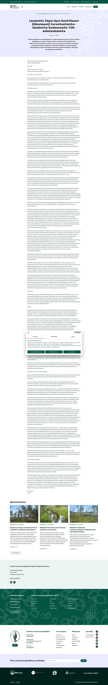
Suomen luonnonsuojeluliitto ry (91, 682)
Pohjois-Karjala (53, 608)
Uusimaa (70, 605)
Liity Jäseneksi (16, 612)
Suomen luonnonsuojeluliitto (16, 1)
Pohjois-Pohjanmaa (72, 598)
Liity (95, 6)
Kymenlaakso (53, 598)
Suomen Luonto (89, 636)
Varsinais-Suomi (72, 608)
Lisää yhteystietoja (15, 578)
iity (15, 645)
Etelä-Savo (33, 603)
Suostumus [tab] (35, 336)
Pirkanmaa (52, 603)
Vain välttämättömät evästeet (36, 351)
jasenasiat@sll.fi (30, 647)
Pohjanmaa (52, 605)
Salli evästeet (72, 351)
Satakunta (70, 603)
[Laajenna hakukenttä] (22, 7)
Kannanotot (13, 524)
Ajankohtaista (44, 13)
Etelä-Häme (34, 598)
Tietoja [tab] (72, 336)
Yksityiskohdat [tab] (54, 336)
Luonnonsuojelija (89, 634)
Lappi (51, 601)
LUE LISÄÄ (12, 547)
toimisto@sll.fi (29, 642)
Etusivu (38, 13)
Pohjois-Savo (71, 601)
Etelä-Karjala (34, 601)
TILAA (83, 660)
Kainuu (32, 605)
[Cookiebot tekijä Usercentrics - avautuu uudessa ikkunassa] (75, 332)
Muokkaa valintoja (53, 351)
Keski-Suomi (34, 608)
